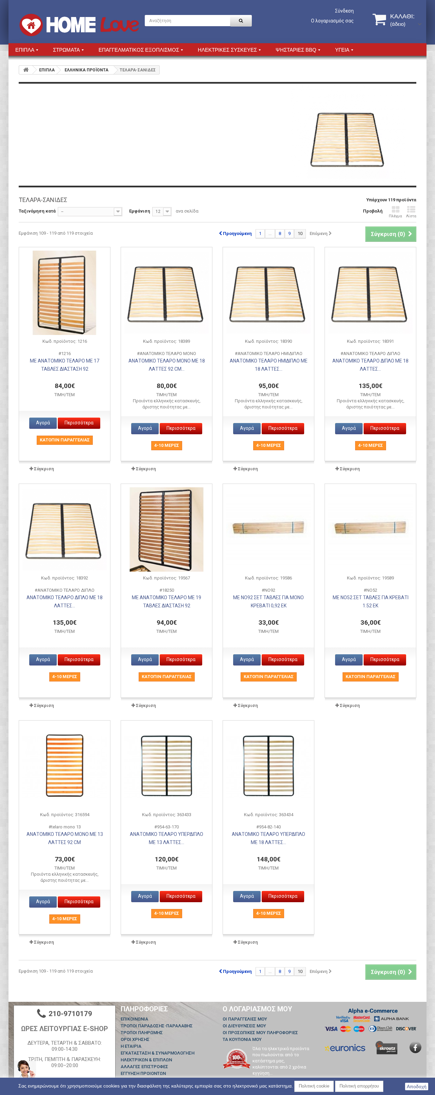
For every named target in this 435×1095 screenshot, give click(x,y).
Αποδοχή (417, 1086)
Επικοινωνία (134, 1019)
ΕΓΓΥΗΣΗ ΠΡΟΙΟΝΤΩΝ (143, 1073)
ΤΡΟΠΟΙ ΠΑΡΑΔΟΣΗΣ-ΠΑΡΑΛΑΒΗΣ (157, 1025)
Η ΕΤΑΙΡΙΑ (131, 1046)
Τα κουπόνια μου (242, 1039)
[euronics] (345, 1047)
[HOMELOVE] (79, 25)
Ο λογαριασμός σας (332, 20)
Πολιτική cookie (314, 1086)
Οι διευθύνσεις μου (244, 1025)
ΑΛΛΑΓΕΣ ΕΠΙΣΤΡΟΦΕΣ (144, 1066)
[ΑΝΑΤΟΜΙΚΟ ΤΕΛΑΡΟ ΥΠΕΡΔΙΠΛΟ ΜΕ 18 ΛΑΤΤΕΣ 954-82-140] (268, 766)
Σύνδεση (344, 11)
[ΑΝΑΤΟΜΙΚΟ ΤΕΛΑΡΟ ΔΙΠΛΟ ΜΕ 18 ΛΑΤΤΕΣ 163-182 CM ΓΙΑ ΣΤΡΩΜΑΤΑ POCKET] (64, 529)
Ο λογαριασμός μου (257, 1009)
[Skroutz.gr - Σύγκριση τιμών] (387, 1047)
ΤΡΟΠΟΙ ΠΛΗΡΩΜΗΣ (142, 1032)
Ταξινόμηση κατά (37, 211)
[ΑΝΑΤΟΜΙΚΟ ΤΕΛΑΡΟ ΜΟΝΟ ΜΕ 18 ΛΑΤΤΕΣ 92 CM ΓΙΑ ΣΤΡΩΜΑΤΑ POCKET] (166, 293)
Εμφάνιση (139, 211)
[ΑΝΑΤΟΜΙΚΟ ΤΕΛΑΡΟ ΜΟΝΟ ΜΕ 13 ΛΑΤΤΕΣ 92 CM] (64, 766)
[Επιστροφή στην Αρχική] (25, 70)
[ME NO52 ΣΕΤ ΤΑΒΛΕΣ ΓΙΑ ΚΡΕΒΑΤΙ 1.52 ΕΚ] (370, 529)
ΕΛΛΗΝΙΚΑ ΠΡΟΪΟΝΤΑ (86, 70)
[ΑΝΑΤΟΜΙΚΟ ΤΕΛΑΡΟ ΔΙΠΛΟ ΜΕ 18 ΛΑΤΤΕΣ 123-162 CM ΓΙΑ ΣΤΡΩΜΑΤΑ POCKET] (370, 293)
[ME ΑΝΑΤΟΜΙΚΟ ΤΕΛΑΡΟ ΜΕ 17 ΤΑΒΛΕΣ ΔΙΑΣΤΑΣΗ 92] (64, 293)
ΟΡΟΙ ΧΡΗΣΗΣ (135, 1039)
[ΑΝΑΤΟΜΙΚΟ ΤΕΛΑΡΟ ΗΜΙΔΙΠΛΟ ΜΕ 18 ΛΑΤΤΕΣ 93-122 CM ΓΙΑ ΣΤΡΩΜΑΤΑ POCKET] (268, 293)
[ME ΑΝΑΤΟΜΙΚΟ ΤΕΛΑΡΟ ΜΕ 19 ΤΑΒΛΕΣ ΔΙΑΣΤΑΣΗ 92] (166, 529)
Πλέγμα (395, 216)
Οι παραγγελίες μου (245, 1019)
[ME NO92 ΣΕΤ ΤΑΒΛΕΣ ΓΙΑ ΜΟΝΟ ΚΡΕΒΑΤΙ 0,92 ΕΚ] (268, 529)
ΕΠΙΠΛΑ (47, 70)
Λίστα (411, 216)
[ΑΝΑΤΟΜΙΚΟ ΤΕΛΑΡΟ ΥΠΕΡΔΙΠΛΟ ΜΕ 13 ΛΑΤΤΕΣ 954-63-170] (166, 766)
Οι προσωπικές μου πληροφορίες (260, 1032)
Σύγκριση (44, 468)
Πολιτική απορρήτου (359, 1086)
